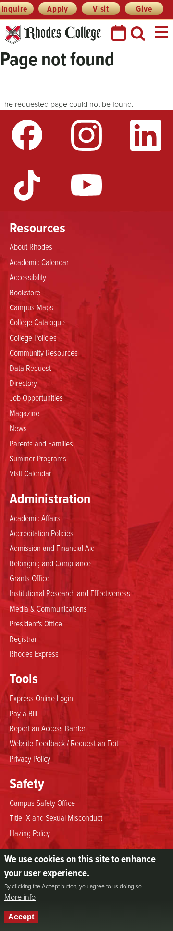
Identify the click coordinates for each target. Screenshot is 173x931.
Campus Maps (31, 307)
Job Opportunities (36, 397)
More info (20, 897)
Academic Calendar (39, 262)
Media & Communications (48, 608)
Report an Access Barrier (48, 728)
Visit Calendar (30, 473)
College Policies (33, 337)
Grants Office (29, 578)
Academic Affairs (35, 517)
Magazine (24, 413)
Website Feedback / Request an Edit (64, 743)
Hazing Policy (30, 833)
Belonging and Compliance (50, 563)
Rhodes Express (34, 653)
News (18, 428)
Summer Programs (38, 458)
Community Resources (44, 352)
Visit (101, 8)
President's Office (36, 623)
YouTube (86, 185)
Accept (21, 917)
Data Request (30, 367)
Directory (23, 382)
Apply (57, 8)
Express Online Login (41, 697)
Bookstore (25, 292)
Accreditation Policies (42, 532)
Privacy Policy (30, 758)
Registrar (23, 638)
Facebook (27, 135)
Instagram (86, 135)
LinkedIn (145, 135)
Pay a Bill (23, 713)
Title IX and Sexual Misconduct (56, 817)
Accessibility (28, 276)
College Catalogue (37, 322)
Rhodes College (53, 34)
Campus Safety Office (42, 802)
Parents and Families (41, 443)
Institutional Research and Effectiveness (70, 593)
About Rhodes (31, 246)
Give (144, 8)
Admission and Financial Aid (52, 547)
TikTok (27, 185)
